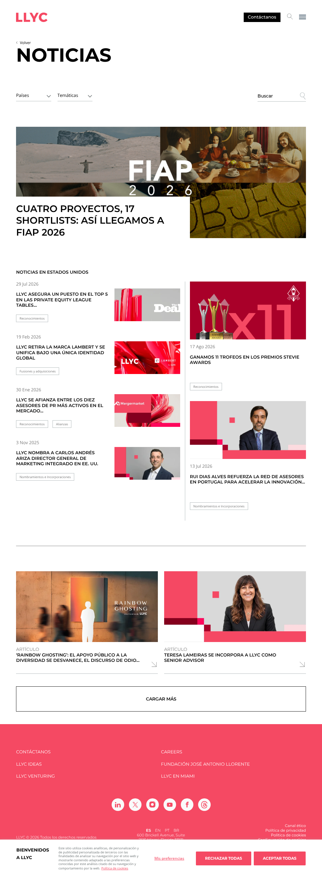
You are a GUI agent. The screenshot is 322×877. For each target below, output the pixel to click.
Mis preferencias (169, 858)
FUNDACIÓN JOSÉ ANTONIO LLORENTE (205, 764)
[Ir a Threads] (204, 804)
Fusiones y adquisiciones (37, 371)
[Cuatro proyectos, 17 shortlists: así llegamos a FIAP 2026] (161, 182)
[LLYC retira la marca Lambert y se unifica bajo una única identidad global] (147, 360)
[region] (161, 858)
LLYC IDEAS (29, 764)
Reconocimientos (32, 318)
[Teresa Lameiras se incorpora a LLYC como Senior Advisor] (235, 606)
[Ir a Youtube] (170, 804)
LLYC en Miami (178, 776)
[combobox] (33, 95)
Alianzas (62, 424)
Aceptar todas (280, 858)
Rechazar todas (223, 858)
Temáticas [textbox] (68, 95)
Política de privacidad (285, 830)
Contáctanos (262, 17)
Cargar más (161, 699)
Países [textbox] (22, 95)
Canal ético (295, 826)
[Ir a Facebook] (187, 804)
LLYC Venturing (35, 776)
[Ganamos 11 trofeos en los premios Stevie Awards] (248, 310)
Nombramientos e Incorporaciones (45, 477)
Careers (171, 752)
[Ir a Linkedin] (118, 804)
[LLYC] (31, 17)
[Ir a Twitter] (135, 804)
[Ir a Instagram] (152, 804)
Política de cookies (114, 868)
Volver (25, 42)
